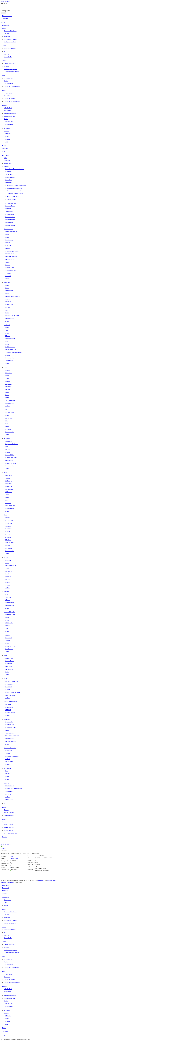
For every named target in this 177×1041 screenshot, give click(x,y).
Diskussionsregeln (9, 815)
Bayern (7, 234)
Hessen (7, 248)
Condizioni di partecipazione (12, 86)
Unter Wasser (7, 768)
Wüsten (7, 336)
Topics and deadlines (10, 48)
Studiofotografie (9, 290)
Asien (7, 497)
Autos (7, 563)
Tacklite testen (9, 211)
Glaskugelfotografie (10, 741)
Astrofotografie (9, 361)
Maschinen (8, 571)
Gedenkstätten (9, 460)
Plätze (7, 643)
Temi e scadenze (8, 78)
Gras (6, 421)
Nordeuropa (8, 475)
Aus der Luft (8, 355)
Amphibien (8, 384)
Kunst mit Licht (9, 724)
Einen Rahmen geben (13, 196)
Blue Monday (9, 171)
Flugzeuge (8, 560)
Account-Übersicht (9, 827)
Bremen (7, 243)
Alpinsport (8, 537)
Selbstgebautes (9, 791)
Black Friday (8, 180)
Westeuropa (8, 483)
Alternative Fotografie (10, 748)
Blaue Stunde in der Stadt (12, 692)
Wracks (7, 776)
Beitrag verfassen (9, 812)
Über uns (8, 133)
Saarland (8, 262)
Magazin (4, 105)
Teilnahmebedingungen (10, 39)
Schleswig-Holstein (10, 270)
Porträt (7, 285)
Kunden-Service (8, 825)
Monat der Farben (10, 206)
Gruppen (7, 299)
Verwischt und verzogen (12, 736)
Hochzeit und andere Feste (12, 296)
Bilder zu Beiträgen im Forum (13, 788)
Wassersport (8, 523)
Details (7, 392)
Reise (5, 472)
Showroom (7, 160)
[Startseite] (3, 22)
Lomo (7, 620)
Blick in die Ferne (10, 646)
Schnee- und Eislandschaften (13, 352)
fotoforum (6, 131)
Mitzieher (8, 545)
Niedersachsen (9, 254)
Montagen (8, 704)
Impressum (5, 885)
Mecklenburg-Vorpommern (12, 251)
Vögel (7, 378)
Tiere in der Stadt (10, 400)
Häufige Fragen (8, 830)
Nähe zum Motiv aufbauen (14, 188)
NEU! (5, 158)
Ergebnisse (7, 33)
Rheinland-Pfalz (9, 259)
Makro (7, 395)
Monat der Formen (10, 203)
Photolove (8, 208)
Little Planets (9, 649)
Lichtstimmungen (10, 684)
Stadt (6, 446)
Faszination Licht (10, 217)
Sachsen (7, 265)
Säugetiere (8, 373)
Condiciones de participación (12, 101)
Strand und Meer (10, 338)
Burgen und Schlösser (11, 444)
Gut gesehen (9, 669)
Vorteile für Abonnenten (10, 113)
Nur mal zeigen (9, 786)
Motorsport (8, 529)
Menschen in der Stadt (11, 681)
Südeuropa (8, 481)
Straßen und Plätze (10, 463)
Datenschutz (5, 888)
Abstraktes (7, 719)
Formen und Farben (10, 727)
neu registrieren (51, 880)
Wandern (8, 540)
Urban (5, 678)
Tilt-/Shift (7, 753)
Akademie (5, 148)
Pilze (6, 423)
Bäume (7, 415)
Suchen (3, 10)
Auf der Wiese (9, 418)
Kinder (7, 288)
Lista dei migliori (8, 83)
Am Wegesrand (9, 412)
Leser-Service (9, 121)
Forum (4, 807)
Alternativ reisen (9, 508)
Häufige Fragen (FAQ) (10, 42)
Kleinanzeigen (9, 124)
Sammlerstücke (9, 602)
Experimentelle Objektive (12, 756)
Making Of (8, 794)
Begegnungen (9, 304)
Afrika (7, 494)
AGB (6, 142)
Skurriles (7, 585)
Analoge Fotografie (9, 612)
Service (6, 119)
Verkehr (7, 689)
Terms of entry (8, 57)
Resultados (7, 96)
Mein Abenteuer (9, 214)
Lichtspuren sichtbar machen (15, 194)
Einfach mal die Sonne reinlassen (16, 185)
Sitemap (4, 893)
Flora (5, 410)
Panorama (7, 635)
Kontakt (7, 139)
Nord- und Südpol (10, 505)
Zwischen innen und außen (14, 191)
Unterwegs (8, 302)
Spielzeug (8, 577)
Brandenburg (9, 240)
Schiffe (7, 568)
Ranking (6, 54)
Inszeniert (8, 307)
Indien (7, 500)
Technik (6, 557)
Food (6, 594)
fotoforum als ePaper (9, 116)
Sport (5, 515)
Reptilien (7, 381)
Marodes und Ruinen (11, 457)
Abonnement (7, 110)
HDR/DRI (8, 710)
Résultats (6, 66)
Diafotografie (9, 623)
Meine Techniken (10, 712)
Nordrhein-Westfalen (11, 256)
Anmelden (5, 18)
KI (4, 803)
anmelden (41, 880)
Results (6, 51)
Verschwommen (9, 733)
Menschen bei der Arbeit (12, 315)
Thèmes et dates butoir (10, 63)
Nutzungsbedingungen (10, 833)
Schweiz (7, 278)
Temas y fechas (8, 93)
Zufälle (7, 672)
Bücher (4, 146)
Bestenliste (7, 36)
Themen (6, 810)
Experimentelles (9, 318)
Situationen (8, 663)
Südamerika (8, 492)
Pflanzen (7, 773)
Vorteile (4, 837)
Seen (6, 330)
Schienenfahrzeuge (10, 565)
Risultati (6, 81)
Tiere (5, 367)
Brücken (7, 452)
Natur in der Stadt (10, 695)
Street (5, 655)
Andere (7, 321)
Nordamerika (9, 489)
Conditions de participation (11, 71)
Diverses (6, 783)
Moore (7, 344)
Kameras (7, 582)
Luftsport (7, 534)
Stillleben (6, 591)
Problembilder (9, 707)
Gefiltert (7, 759)
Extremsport (8, 548)
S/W (6, 628)
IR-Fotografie (9, 761)
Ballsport (7, 518)
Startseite (3, 882)
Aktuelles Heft (8, 108)
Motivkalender (9, 222)
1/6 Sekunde (8, 174)
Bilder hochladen (7, 16)
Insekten (7, 370)
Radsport (8, 526)
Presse (7, 136)
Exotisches (8, 429)
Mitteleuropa (8, 486)
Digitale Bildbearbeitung (10, 701)
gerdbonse (4, 848)
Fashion (7, 293)
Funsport (7, 531)
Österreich (8, 276)
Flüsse (7, 333)
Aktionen (6, 166)
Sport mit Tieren (9, 542)
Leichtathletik (9, 520)
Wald (6, 341)
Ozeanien (8, 503)
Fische (7, 375)
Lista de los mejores (9, 98)
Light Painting (9, 722)
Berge (7, 327)
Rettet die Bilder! (10, 614)
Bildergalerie (6, 155)
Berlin (7, 237)
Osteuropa (8, 478)
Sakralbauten (9, 441)
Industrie (7, 449)
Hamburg (8, 245)
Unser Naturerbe (8, 229)
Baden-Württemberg (11, 231)
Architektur (7, 438)
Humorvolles (8, 666)
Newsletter (7, 128)
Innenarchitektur (9, 455)
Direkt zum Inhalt (5, 1)
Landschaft (7, 325)
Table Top (8, 597)
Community (5, 25)
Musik (7, 313)
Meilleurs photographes (10, 69)
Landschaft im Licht (10, 349)
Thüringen (8, 273)
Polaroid (7, 626)
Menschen (7, 282)
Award (4, 28)
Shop (3, 151)
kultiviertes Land (10, 347)
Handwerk (8, 310)
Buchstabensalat (10, 177)
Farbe (7, 617)
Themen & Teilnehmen (10, 31)
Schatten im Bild (11, 199)
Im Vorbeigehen (9, 661)
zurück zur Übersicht (6, 844)
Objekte (7, 600)
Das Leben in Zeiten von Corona (14, 169)
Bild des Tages (8, 163)
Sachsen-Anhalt (9, 267)
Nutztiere (7, 389)
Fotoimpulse (8, 182)
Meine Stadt (8, 687)
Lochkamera (8, 750)
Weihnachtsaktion (10, 219)
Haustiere (8, 386)
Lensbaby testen (10, 225)
